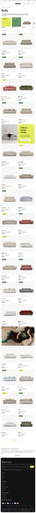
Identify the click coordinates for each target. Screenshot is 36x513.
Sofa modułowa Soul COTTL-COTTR (7, 186)
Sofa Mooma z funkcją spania (22, 163)
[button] (1, 3)
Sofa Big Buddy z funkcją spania (6, 232)
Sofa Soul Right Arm (4, 323)
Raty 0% (3, 484)
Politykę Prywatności (18, 470)
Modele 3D (3, 490)
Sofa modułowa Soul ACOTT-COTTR (23, 365)
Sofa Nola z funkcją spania (21, 75)
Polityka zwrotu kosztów (18, 505)
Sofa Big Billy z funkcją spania (6, 52)
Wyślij (32, 466)
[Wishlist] (32, 4)
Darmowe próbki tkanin (5, 487)
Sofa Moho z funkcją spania (5, 163)
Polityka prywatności (4, 505)
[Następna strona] (23, 440)
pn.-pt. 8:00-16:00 (4, 497)
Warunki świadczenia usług (11, 505)
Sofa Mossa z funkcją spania (5, 121)
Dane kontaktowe (24, 505)
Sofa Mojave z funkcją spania (22, 388)
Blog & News (3, 476)
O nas (3, 474)
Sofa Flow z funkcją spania (5, 75)
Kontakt (3, 477)
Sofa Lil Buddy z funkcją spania (6, 98)
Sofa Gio (3, 365)
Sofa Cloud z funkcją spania (22, 209)
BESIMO (31, 505)
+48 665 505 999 (15, 0)
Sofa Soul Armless (4, 434)
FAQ (2, 479)
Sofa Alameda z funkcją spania (22, 98)
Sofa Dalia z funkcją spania (22, 52)
